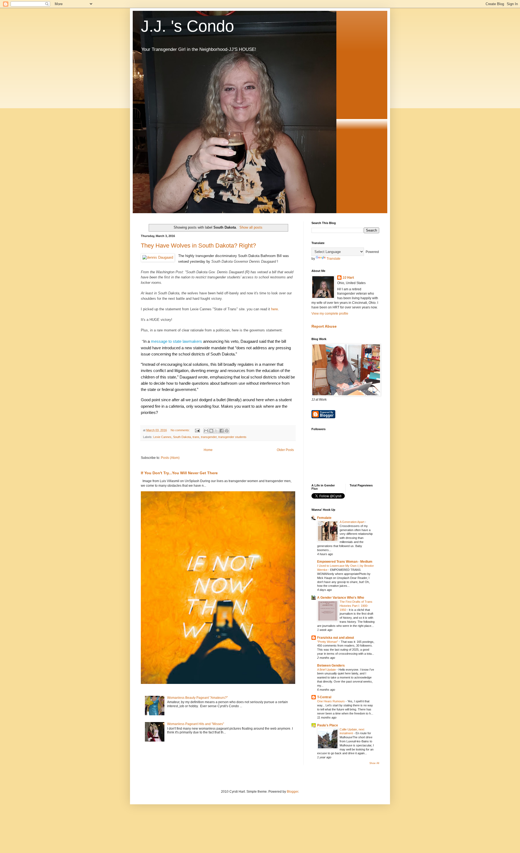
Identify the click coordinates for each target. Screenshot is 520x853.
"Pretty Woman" (328, 641)
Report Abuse (324, 326)
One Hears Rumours (331, 701)
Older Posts (285, 450)
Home (208, 450)
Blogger (292, 791)
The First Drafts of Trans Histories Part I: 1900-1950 (356, 605)
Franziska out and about (335, 638)
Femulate (324, 518)
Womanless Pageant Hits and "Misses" (195, 724)
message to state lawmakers (176, 341)
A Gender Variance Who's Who (340, 598)
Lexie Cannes (162, 437)
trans (196, 437)
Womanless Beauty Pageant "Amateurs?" (197, 698)
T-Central (324, 697)
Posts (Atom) (170, 458)
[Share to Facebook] (221, 430)
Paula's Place (327, 725)
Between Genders (331, 665)
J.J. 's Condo (187, 26)
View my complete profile (329, 313)
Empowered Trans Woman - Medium (344, 562)
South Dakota (182, 437)
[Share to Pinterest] (226, 430)
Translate (333, 259)
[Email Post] (197, 430)
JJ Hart (348, 277)
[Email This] (206, 430)
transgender (209, 437)
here (274, 309)
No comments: (181, 430)
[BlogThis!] (211, 430)
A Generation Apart (352, 521)
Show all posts (250, 227)
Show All (374, 763)
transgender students (232, 437)
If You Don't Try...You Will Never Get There (179, 473)
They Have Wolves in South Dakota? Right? (198, 245)
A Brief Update (327, 669)
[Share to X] (216, 430)
